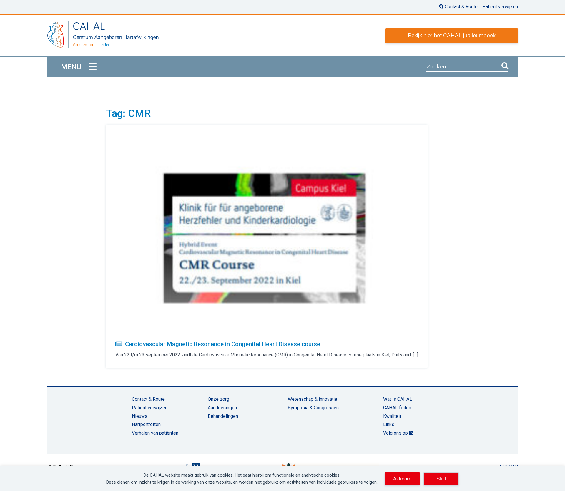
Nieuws (139, 416)
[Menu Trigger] (93, 67)
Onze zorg (218, 399)
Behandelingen (223, 416)
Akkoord (402, 478)
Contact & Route (461, 6)
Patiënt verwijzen (500, 6)
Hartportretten (146, 424)
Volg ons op (396, 433)
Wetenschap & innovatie (312, 399)
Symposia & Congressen (313, 407)
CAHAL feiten (397, 407)
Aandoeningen (222, 407)
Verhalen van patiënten (155, 433)
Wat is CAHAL (397, 399)
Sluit (441, 478)
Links (388, 424)
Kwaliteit (392, 416)
